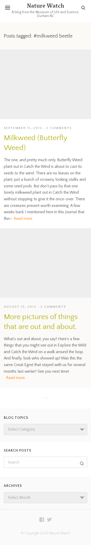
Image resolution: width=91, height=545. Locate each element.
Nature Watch (45, 6)
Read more (23, 218)
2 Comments (59, 128)
